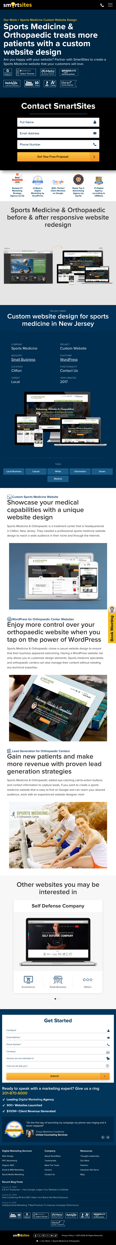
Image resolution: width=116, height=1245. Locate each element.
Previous (103, 1137)
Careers (48, 1170)
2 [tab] (58, 999)
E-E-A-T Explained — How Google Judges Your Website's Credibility (35, 1189)
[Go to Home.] (37, 1241)
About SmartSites (53, 1156)
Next (108, 1137)
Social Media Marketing (13, 1174)
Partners (84, 1165)
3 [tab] (60, 999)
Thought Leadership (89, 1156)
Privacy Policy (68, 1236)
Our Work (10, 20)
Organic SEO (8, 1165)
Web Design (7, 1156)
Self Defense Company (58, 906)
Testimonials (50, 1161)
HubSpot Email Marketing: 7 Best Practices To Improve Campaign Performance (40, 1205)
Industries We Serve (89, 1170)
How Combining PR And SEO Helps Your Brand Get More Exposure (35, 1197)
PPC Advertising (9, 1161)
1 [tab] (55, 999)
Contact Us (50, 1174)
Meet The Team (52, 1165)
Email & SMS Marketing (13, 1170)
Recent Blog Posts (12, 1182)
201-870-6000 (102, 5)
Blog (82, 1174)
